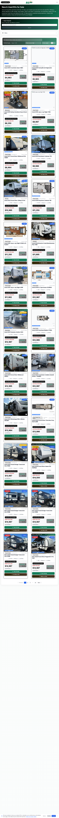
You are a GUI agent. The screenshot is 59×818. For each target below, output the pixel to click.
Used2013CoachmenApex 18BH (13, 68)
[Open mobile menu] (57, 2)
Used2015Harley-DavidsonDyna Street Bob (15, 112)
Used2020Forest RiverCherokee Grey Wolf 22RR (43, 421)
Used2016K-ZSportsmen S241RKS (42, 287)
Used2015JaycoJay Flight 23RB (13, 287)
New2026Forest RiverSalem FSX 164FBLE (41, 467)
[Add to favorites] (26, 63)
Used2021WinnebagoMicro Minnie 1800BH (14, 419)
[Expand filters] (56, 33)
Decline (49, 815)
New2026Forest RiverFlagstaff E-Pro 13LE (43, 557)
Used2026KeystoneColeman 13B (41, 200)
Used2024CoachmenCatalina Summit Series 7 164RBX (43, 375)
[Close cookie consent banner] (57, 815)
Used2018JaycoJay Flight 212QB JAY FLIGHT (15, 244)
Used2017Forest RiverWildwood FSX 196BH (15, 157)
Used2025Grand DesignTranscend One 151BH (14, 465)
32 (35, 582)
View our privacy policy (31, 816)
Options (44, 815)
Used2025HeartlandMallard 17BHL (42, 330)
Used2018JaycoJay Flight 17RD (41, 112)
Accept (53, 815)
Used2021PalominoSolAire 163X (13, 332)
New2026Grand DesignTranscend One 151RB (14, 511)
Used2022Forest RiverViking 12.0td (14, 200)
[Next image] (26, 100)
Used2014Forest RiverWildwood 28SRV (13, 375)
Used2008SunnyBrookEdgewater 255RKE (42, 68)
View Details (16, 83)
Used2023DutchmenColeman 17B (42, 156)
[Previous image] (5, 100)
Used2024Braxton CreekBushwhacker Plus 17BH (43, 244)
